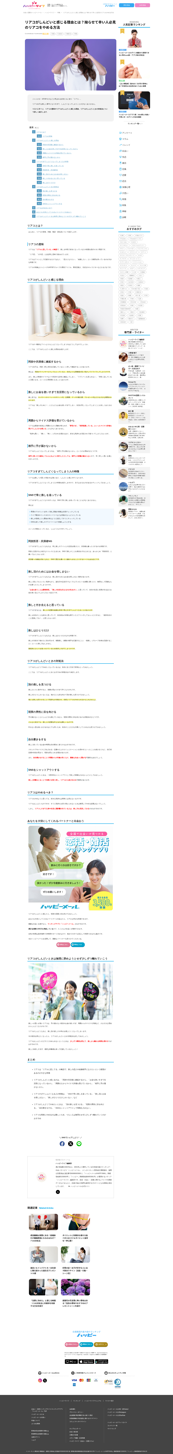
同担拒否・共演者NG (48, 169)
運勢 (122, 318)
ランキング (142, 268)
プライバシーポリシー (76, 1412)
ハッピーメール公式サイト (80, 1186)
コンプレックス (143, 248)
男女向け (143, 302)
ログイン (101, 1344)
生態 (140, 298)
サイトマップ (112, 1428)
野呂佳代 (123, 322)
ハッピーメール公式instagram (117, 1412)
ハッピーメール (135, 258)
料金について (35, 1420)
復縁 (139, 285)
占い (141, 275)
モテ (132, 268)
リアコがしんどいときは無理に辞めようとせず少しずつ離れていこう (59, 216)
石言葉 (140, 305)
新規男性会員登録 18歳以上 (40, 1434)
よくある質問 (35, 1423)
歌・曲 (138, 295)
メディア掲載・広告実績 (77, 1438)
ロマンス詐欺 (124, 272)
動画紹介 (132, 275)
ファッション (138, 262)
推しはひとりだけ (46, 182)
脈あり (133, 312)
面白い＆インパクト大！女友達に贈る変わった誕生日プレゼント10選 (43, 1270)
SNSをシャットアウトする (50, 203)
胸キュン (123, 312)
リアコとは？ (39, 131)
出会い (122, 50)
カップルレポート (75, 1428)
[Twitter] (70, 1143)
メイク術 (143, 265)
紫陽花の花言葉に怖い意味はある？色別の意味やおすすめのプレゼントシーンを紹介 (75, 1303)
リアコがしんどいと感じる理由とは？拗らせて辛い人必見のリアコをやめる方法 (88, 12)
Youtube (123, 238)
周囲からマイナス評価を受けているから (54, 152)
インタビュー (124, 245)
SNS (130, 235)
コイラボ (131, 248)
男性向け (123, 305)
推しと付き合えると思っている (51, 178)
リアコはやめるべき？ (42, 207)
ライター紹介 (109, 1401)
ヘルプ (33, 1440)
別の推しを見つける (47, 190)
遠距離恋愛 (142, 318)
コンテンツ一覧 (112, 1425)
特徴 (76, 33)
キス (122, 248)
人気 (135, 272)
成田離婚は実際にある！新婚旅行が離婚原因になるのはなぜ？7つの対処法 (43, 1238)
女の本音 (131, 282)
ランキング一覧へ (134, 123)
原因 (53, 33)
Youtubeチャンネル (136, 238)
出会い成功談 (73, 1432)
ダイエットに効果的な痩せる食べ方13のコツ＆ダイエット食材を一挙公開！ (75, 1238)
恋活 (124, 181)
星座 (122, 295)
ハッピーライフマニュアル (92, 1401)
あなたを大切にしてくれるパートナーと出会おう (52, 211)
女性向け (60, 33)
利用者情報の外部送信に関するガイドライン (83, 1418)
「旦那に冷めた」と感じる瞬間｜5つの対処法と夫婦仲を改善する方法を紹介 (43, 1303)
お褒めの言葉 (73, 1435)
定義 (124, 169)
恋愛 (124, 175)
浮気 (146, 295)
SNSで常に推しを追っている (51, 165)
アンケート (127, 133)
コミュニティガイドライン (77, 1421)
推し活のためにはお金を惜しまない (53, 173)
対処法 (130, 285)
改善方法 (68, 33)
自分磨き (142, 312)
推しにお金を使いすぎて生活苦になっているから (58, 148)
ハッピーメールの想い (38, 1417)
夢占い (139, 278)
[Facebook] (62, 1143)
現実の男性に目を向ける (49, 195)
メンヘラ (123, 268)
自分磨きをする (46, 199)
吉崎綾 (130, 278)
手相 (130, 292)
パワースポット (125, 262)
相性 (132, 305)
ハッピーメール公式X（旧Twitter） (118, 1409)
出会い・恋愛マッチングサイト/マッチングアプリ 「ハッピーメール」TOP (47, 1410)
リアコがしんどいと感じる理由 (46, 140)
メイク (134, 265)
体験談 (143, 272)
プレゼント (124, 265)
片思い (125, 193)
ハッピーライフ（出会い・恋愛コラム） (82, 1441)
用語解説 (123, 302)
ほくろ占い (124, 242)
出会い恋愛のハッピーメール (32, 12)
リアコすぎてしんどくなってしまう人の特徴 (50, 161)
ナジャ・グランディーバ (127, 255)
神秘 (124, 211)
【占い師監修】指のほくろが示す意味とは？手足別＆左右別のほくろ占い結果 (133, 85)
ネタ (140, 255)
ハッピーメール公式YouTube (116, 1415)
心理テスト (124, 288)
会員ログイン (35, 1437)
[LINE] (78, 1143)
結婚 (137, 308)
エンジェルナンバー (139, 245)
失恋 (124, 157)
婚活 (124, 163)
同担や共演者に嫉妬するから (50, 144)
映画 (130, 295)
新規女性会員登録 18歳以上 (40, 1431)
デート (144, 252)
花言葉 (123, 315)
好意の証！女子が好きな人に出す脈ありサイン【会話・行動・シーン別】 (75, 1270)
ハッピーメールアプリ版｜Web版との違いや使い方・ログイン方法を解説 (134, 116)
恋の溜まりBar (136, 288)
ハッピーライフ (49, 12)
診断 (121, 80)
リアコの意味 (45, 135)
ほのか (134, 242)
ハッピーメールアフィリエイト (117, 1422)
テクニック (134, 252)
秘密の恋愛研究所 (126, 308)
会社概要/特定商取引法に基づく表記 (81, 1415)
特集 (58, 12)
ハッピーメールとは (37, 1414)
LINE (122, 235)
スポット (123, 252)
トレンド (126, 145)
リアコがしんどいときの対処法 (46, 186)
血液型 (132, 315)
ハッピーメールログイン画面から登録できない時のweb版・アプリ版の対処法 (134, 54)
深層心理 (126, 187)
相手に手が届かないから (49, 157)
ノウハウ (123, 258)
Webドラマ (139, 235)
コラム (125, 139)
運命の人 (131, 318)
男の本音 (133, 302)
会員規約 (72, 1409)
